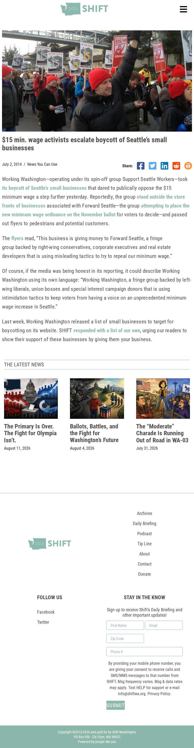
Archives (144, 513)
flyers (16, 238)
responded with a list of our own (107, 330)
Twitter (43, 622)
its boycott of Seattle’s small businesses (44, 187)
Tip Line (144, 544)
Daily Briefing (144, 523)
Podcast (144, 533)
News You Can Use (42, 164)
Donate (144, 574)
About (144, 554)
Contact (145, 564)
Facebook (46, 612)
